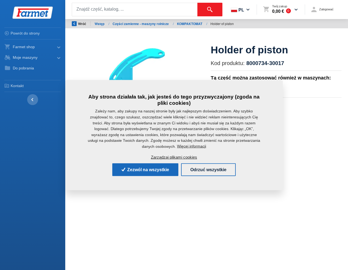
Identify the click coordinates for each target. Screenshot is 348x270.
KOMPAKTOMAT (190, 23)
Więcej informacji (191, 146)
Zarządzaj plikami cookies (174, 157)
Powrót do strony (25, 33)
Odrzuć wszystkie (208, 169)
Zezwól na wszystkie (147, 169)
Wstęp (100, 23)
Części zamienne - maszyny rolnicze (141, 23)
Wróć (82, 23)
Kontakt (17, 86)
